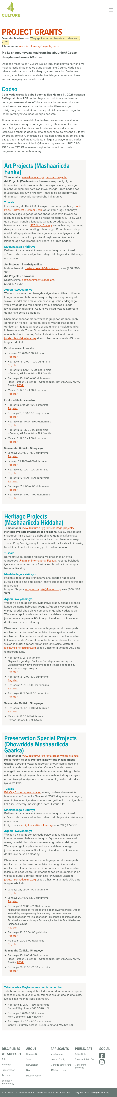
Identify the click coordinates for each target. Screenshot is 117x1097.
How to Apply (58, 1059)
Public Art (7, 1075)
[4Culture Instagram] (102, 1063)
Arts (4, 1059)
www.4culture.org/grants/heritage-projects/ (48, 528)
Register (13, 357)
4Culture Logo (58, 1070)
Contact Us (32, 1054)
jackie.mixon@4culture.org (20, 338)
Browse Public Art (84, 1059)
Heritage (6, 1064)
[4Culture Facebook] (102, 1057)
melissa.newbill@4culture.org (42, 268)
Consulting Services (81, 1066)
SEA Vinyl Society (41, 225)
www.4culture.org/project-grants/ (39, 46)
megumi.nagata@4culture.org (43, 589)
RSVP (20, 385)
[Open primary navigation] (111, 10)
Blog (28, 1070)
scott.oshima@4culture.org (38, 280)
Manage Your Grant (61, 1064)
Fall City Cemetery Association (22, 792)
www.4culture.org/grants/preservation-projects (50, 756)
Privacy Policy (33, 1075)
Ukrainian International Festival (37, 560)
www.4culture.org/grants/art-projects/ (44, 177)
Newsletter (32, 1064)
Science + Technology (8, 1082)
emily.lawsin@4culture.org (37, 825)
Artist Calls (80, 1054)
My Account (57, 1054)
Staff (28, 1059)
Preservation (8, 1070)
